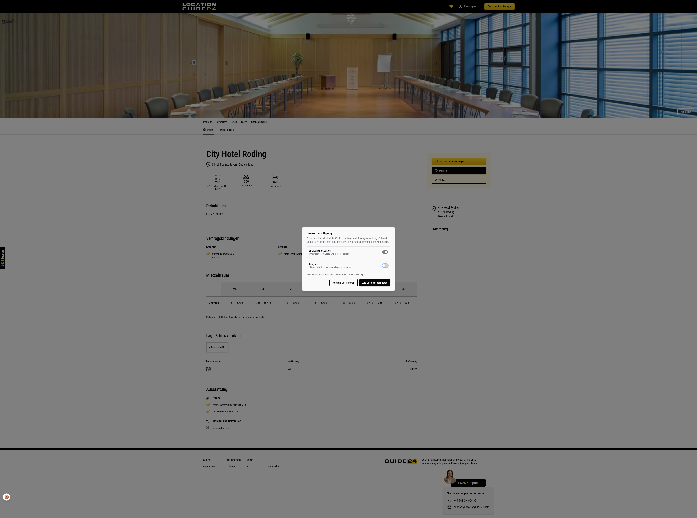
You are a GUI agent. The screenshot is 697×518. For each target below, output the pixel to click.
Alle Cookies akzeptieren (374, 282)
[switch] (385, 252)
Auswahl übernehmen (343, 282)
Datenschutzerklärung (353, 274)
